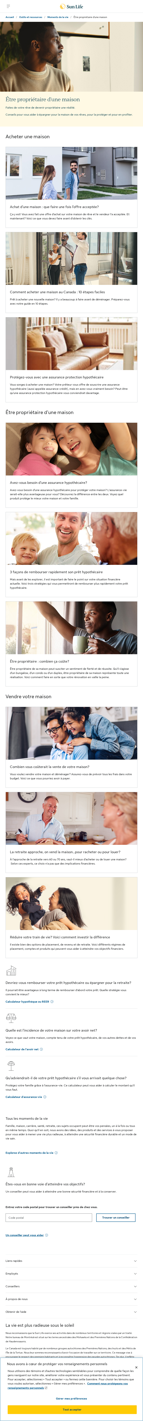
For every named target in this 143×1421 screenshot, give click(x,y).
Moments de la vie (57, 17)
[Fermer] (136, 1367)
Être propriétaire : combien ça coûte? (39, 661)
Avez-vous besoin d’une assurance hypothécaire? (48, 483)
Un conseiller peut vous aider (25, 1235)
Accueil (10, 17)
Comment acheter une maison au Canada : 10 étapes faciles (57, 292)
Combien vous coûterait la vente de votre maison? (49, 767)
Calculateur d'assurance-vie (24, 1097)
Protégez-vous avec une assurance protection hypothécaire (57, 377)
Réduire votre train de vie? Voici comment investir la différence (60, 937)
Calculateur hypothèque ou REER (27, 1001)
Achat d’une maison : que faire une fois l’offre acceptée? (54, 207)
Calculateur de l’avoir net (22, 1049)
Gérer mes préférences (71, 1398)
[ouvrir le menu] (8, 6)
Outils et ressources (30, 17)
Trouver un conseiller (116, 1217)
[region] (71, 1389)
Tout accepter (72, 1409)
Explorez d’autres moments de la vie (29, 1152)
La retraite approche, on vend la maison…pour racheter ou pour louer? (65, 852)
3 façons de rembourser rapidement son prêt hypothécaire (56, 572)
